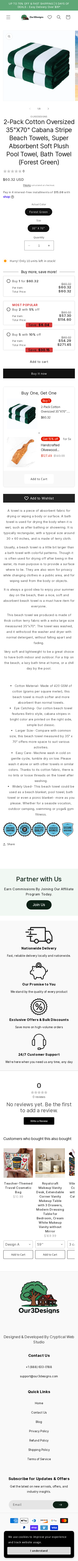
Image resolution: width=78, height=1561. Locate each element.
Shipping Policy (39, 1449)
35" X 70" (38, 228)
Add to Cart (39, 479)
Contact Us (39, 1412)
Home (39, 1403)
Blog (39, 1421)
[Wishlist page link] (50, 17)
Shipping (27, 185)
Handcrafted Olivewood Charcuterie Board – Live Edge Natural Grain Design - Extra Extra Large (55, 447)
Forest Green (38, 212)
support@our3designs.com (39, 1376)
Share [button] (11, 844)
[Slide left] (30, 108)
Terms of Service (39, 1459)
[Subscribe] (60, 1504)
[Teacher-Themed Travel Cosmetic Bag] (18, 1163)
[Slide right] (48, 108)
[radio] (39, 286)
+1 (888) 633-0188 (39, 1367)
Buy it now (39, 373)
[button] (8, 17)
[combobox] (18, 1244)
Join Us (39, 905)
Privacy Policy (39, 1431)
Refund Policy (39, 1440)
